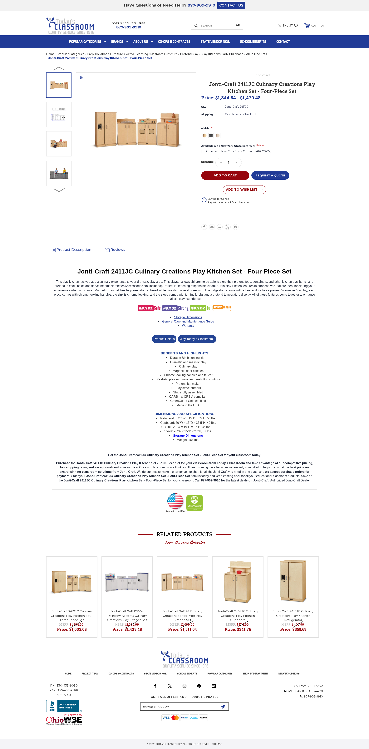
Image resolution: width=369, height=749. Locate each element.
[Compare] (89, 574)
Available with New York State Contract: (232, 146)
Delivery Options (289, 673)
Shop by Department (255, 673)
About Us (140, 41)
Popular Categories (85, 41)
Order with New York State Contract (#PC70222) (238, 151)
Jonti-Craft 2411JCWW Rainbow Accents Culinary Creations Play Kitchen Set (127, 615)
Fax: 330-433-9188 (64, 690)
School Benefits (253, 41)
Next (59, 190)
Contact (283, 41)
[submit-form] (222, 706)
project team (90, 673)
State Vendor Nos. (215, 41)
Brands (117, 41)
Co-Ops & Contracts (174, 41)
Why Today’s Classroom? (197, 339)
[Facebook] (204, 227)
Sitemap (64, 695)
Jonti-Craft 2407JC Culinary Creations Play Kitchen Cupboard (238, 615)
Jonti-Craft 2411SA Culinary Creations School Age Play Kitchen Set (182, 615)
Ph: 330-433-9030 (64, 685)
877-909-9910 (201, 5)
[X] (228, 227)
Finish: (207, 129)
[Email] (212, 227)
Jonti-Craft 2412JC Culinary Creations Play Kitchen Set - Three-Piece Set (72, 615)
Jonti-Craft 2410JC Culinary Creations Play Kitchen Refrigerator (293, 615)
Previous (59, 68)
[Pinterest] (236, 227)
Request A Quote (270, 175)
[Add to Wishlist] (89, 564)
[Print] (220, 227)
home (68, 673)
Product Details (164, 339)
